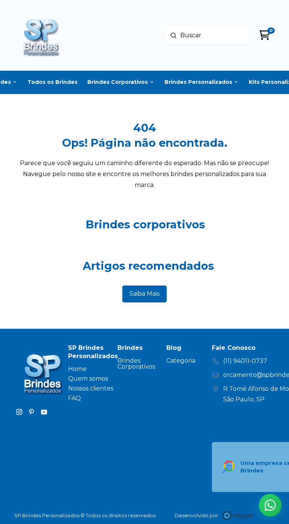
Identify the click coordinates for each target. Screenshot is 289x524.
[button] (270, 505)
